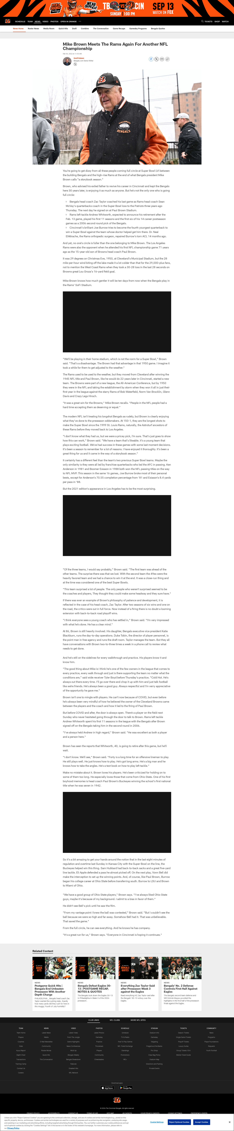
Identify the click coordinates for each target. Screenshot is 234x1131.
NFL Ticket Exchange (125, 1046)
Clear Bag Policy (154, 1055)
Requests (211, 1046)
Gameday (99, 1037)
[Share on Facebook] (151, 60)
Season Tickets (183, 1033)
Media (46, 1037)
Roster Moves (46, 1050)
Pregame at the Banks (154, 1046)
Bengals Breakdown (73, 1059)
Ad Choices (127, 1113)
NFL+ (125, 1059)
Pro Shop (154, 1050)
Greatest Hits (73, 1068)
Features (73, 1064)
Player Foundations (211, 1042)
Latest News (46, 1033)
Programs (211, 1037)
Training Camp (21, 1064)
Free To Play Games (125, 1042)
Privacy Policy (33, 1113)
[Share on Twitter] (156, 60)
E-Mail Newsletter (46, 1042)
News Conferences (73, 1046)
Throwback (99, 1046)
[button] (117, 322)
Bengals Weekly (73, 1055)
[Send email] (162, 60)
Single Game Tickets (183, 1037)
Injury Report (21, 1050)
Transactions (21, 1059)
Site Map (110, 1113)
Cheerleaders (99, 1059)
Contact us (73, 1113)
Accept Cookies (201, 1122)
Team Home (21, 1033)
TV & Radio (125, 1037)
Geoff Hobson (79, 58)
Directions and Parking (154, 1064)
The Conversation (46, 1059)
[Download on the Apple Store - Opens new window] (107, 1088)
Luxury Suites (183, 1046)
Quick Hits (46, 1055)
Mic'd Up (73, 1050)
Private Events (154, 1068)
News (211, 1033)
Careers (21, 1073)
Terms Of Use (92, 1113)
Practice (99, 1042)
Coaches (21, 1042)
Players (21, 1037)
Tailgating (154, 1042)
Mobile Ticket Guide (183, 1055)
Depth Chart (21, 1055)
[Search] (202, 21)
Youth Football (211, 1050)
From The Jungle (73, 1037)
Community (46, 1046)
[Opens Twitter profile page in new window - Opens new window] (75, 64)
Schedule (125, 1033)
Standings (125, 1050)
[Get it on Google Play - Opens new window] (126, 1089)
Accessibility (54, 1113)
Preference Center (199, 1113)
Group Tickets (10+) (183, 1050)
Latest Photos (99, 1033)
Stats (21, 1046)
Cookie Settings (175, 1113)
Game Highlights (73, 1042)
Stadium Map (154, 1059)
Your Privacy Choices (150, 1113)
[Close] (230, 1122)
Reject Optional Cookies (179, 1122)
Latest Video (73, 1033)
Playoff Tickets (183, 1042)
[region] (117, 1122)
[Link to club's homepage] (7, 21)
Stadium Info (154, 1033)
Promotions (125, 1055)
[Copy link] (167, 59)
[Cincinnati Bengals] (117, 1100)
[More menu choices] (80, 21)
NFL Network (73, 1073)
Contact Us (21, 1068)
